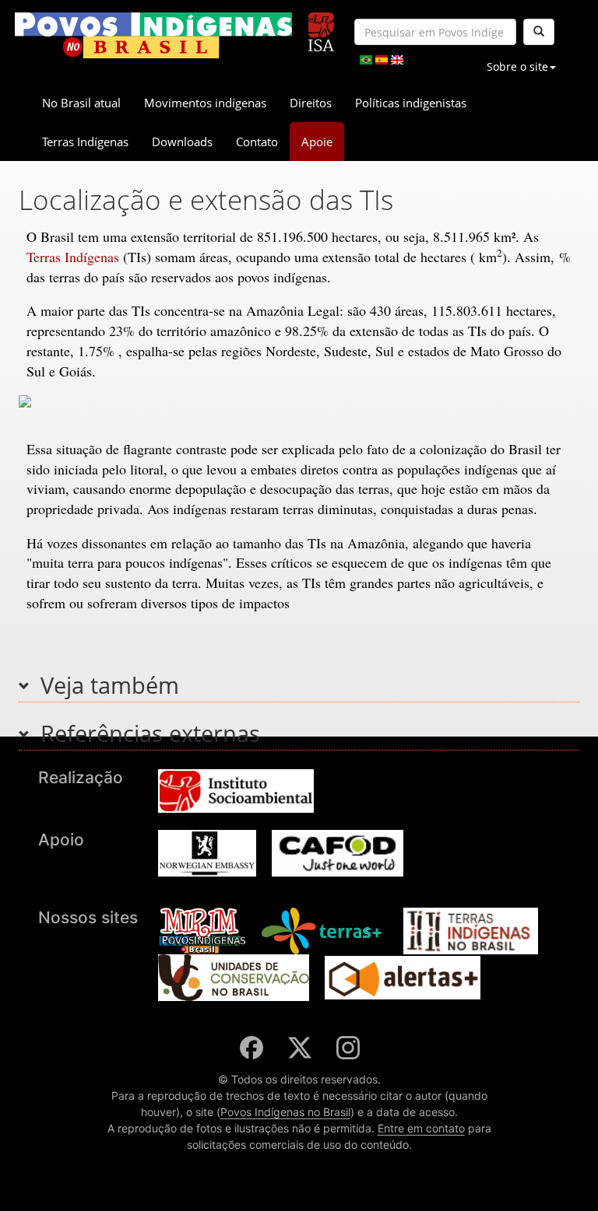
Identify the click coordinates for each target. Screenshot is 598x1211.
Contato (257, 141)
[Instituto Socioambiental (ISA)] (321, 25)
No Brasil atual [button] (81, 102)
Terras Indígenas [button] (85, 141)
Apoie (316, 141)
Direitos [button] (311, 102)
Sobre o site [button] (517, 66)
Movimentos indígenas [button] (205, 102)
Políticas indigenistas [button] (410, 102)
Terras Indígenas (72, 256)
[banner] (153, 35)
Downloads (182, 141)
